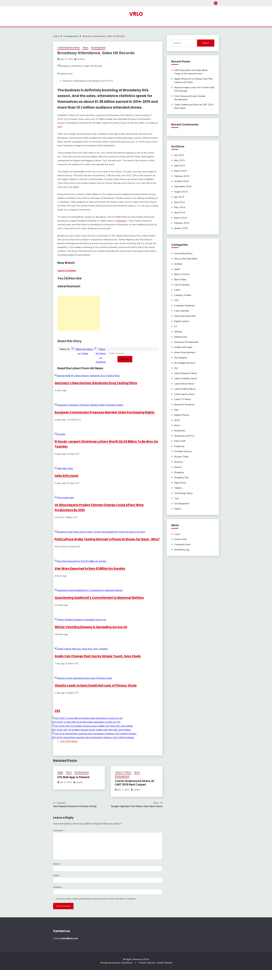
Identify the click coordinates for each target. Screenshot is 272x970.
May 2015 (179, 160)
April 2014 (179, 212)
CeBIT (177, 289)
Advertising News (183, 253)
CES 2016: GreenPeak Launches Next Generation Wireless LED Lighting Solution (93, 737)
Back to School (181, 274)
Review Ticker (181, 456)
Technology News (183, 493)
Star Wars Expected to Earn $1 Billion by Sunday (90, 568)
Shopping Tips (181, 477)
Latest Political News (185, 388)
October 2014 (181, 181)
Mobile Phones (181, 414)
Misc (176, 409)
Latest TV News (123, 772)
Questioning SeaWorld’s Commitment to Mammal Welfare (99, 598)
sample (79, 782)
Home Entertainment (185, 352)
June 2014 (179, 202)
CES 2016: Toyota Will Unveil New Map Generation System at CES (86, 721)
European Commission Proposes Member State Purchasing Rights (105, 412)
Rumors (178, 467)
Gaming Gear (180, 336)
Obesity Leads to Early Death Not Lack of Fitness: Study (96, 685)
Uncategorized (98, 47)
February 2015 (181, 176)
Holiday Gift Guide (183, 347)
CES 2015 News (68, 741)
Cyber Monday (181, 310)
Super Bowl (180, 482)
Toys (176, 498)
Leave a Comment (66, 270)
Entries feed (180, 539)
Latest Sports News (184, 394)
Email (56, 875)
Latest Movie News (184, 383)
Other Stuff (180, 441)
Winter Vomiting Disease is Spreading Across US (91, 627)
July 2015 (179, 155)
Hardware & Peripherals (186, 342)
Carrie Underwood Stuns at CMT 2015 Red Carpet (134, 782)
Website (57, 887)
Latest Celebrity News (185, 378)
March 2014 (180, 217)
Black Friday (180, 279)
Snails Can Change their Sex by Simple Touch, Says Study (98, 656)
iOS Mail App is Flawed (73, 777)
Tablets (178, 487)
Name (57, 863)
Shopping (179, 472)
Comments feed (182, 544)
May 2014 (179, 207)
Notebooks (179, 430)
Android (178, 263)
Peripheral (179, 446)
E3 (175, 326)
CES (57, 711)
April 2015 (179, 165)
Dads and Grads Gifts (185, 316)
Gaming (178, 331)
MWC (177, 420)
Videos (177, 508)
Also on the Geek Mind (185, 258)
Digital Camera (181, 321)
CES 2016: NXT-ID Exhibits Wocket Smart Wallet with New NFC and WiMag (91, 729)
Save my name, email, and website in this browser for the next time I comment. (96, 898)
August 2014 (181, 191)
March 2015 (180, 170)
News (85, 47)
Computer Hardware (184, 305)
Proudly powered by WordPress (116, 962)
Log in (177, 534)
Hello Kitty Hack (66, 476)
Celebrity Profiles (182, 295)
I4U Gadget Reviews (184, 362)
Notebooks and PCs (184, 435)
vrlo (136, 14)
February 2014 (181, 222)
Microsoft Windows (184, 404)
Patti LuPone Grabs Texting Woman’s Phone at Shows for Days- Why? (107, 539)
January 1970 (181, 228)
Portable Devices (183, 451)
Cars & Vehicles (182, 284)
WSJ (59, 126)
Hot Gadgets (180, 357)
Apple (60, 772)
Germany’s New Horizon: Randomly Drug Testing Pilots (96, 383)
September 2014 (183, 186)
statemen (121, 220)
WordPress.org (181, 549)
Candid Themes (164, 962)
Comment (59, 830)
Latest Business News (68, 47)
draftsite (81, 59)
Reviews (178, 461)
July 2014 (179, 196)
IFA (176, 368)
